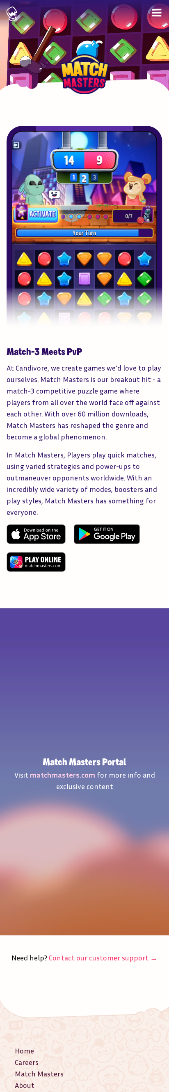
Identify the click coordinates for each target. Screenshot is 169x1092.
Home (24, 1050)
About (24, 1085)
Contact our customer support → (103, 957)
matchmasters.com (62, 774)
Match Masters (39, 1073)
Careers (27, 1062)
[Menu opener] (156, 12)
